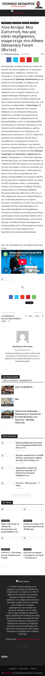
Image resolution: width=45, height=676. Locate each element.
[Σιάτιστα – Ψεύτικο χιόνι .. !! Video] (7, 486)
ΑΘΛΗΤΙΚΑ (27, 549)
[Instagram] (22, 365)
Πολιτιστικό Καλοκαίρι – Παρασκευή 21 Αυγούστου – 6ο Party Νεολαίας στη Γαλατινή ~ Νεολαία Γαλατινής (28, 417)
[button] (41, 13)
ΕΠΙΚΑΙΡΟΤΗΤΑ (6, 23)
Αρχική (3, 19)
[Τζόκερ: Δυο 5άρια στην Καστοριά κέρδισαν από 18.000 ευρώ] (34, 515)
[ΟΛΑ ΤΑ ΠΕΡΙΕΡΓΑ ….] (7, 390)
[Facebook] (17, 365)
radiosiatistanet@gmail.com (28, 639)
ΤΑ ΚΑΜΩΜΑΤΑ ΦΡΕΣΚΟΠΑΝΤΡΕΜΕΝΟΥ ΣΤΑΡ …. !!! (11, 319)
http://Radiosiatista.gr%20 (22, 350)
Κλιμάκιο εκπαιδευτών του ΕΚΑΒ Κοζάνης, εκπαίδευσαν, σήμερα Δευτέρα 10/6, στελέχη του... (29, 457)
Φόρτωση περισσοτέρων (22, 495)
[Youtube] (28, 365)
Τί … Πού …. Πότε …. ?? (34, 316)
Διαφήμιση (13, 669)
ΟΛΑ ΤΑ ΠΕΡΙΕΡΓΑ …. (25, 387)
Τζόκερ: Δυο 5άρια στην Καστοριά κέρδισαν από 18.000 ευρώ (34, 526)
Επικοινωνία (23, 669)
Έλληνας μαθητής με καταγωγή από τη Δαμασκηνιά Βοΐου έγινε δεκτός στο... (29, 445)
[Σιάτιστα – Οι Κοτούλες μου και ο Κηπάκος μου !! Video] (11, 544)
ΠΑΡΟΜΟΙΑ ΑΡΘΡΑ (10, 377)
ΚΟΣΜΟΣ (25, 23)
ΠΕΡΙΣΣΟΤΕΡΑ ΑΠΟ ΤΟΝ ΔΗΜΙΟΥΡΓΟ (17, 381)
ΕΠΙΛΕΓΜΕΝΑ (17, 23)
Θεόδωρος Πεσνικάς (11, 54)
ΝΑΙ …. (18, 399)
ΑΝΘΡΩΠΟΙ (5, 393)
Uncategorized (6, 405)
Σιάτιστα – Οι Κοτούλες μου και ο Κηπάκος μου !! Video (11, 555)
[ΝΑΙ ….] (7, 402)
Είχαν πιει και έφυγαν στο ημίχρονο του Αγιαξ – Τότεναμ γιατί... (34, 555)
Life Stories (5, 521)
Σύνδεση (33, 669)
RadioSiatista (7, 673)
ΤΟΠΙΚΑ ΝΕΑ (34, 23)
